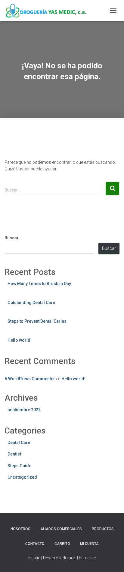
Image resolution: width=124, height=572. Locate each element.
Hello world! (20, 340)
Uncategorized (22, 477)
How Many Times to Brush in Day (39, 283)
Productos (103, 529)
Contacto (35, 544)
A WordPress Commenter (30, 378)
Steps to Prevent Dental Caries (37, 321)
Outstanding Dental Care (31, 302)
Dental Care (19, 442)
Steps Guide (19, 465)
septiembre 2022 (24, 409)
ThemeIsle (86, 557)
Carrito (62, 544)
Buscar (12, 237)
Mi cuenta (89, 544)
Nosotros (20, 529)
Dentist (14, 454)
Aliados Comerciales (61, 529)
